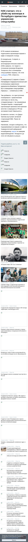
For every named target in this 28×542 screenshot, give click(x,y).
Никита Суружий (5, 25)
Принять (14, 540)
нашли (14, 131)
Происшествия (16, 27)
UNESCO (22, 6)
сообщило (4, 75)
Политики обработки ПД (12, 537)
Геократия (4, 6)
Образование (13, 6)
